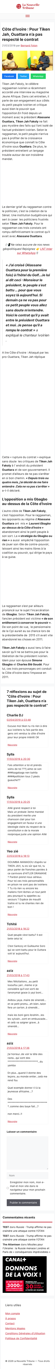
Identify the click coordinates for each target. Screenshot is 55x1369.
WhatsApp (38, 76)
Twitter (23, 76)
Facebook (9, 76)
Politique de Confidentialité (21, 1338)
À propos (10, 1318)
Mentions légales (15, 1328)
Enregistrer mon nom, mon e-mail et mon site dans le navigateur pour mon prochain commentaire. (27, 1188)
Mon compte (12, 1313)
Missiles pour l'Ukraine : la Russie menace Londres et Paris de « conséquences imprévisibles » (26, 1248)
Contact (10, 1323)
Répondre (12, 745)
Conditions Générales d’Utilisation (25, 1333)
